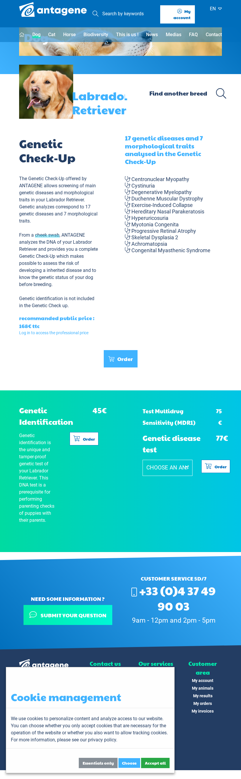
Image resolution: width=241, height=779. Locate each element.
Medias (173, 34)
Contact (214, 34)
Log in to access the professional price (53, 332)
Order (125, 358)
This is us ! (127, 34)
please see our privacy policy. (87, 740)
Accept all (155, 763)
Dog (36, 34)
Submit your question (72, 615)
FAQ (193, 34)
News (152, 34)
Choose (129, 763)
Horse (69, 34)
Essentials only (98, 763)
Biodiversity (95, 34)
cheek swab (47, 235)
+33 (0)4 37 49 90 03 (176, 598)
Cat (51, 34)
